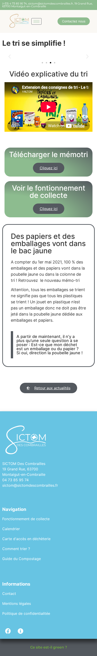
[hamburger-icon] (36, 21)
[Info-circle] (20, 631)
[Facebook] (8, 631)
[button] (9, 56)
